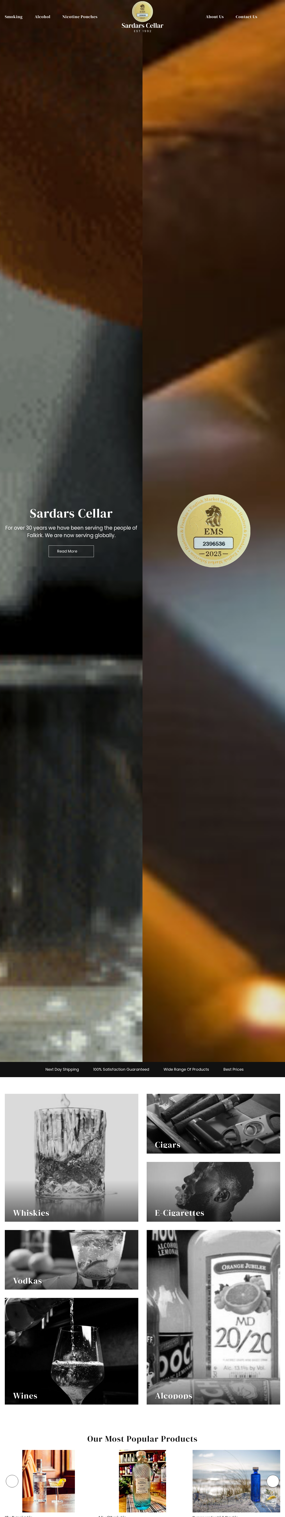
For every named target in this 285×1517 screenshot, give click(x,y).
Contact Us (246, 17)
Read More (67, 551)
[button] (12, 1481)
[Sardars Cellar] (213, 530)
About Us (215, 17)
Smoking (14, 17)
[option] (71, 531)
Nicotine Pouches (80, 17)
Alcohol (42, 17)
